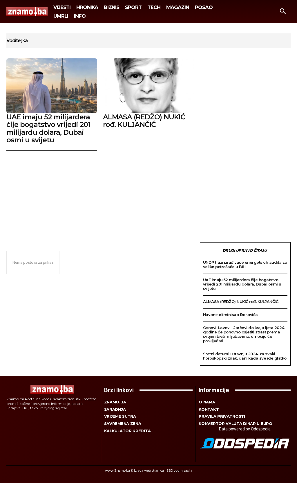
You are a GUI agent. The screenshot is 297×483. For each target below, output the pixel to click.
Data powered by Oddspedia (245, 429)
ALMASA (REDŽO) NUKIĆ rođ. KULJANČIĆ (144, 121)
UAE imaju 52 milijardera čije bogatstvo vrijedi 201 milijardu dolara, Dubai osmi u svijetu (48, 128)
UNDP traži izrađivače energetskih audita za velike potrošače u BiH (245, 264)
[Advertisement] (148, 194)
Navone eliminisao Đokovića (230, 314)
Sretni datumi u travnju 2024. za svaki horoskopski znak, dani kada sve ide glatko (245, 355)
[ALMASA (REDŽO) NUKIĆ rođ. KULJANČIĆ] (148, 85)
